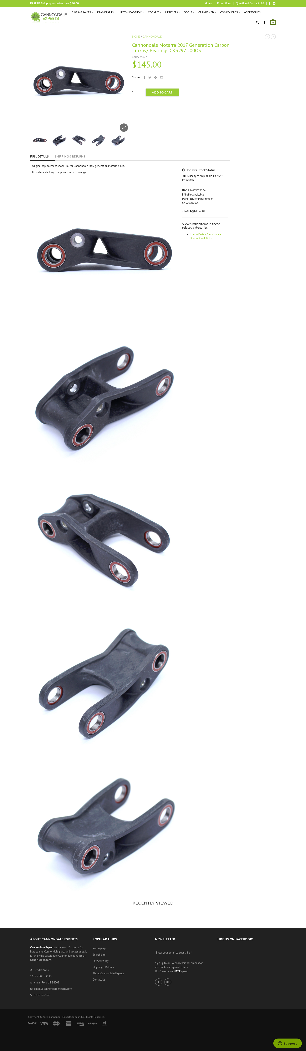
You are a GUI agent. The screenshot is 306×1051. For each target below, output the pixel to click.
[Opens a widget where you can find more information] (287, 1044)
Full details (39, 156)
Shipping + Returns (103, 967)
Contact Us (99, 979)
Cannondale (152, 36)
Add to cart (162, 92)
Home (208, 3)
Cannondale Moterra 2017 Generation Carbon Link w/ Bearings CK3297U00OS (181, 48)
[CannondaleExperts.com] (49, 17)
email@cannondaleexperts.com (53, 989)
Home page (99, 948)
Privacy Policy (100, 961)
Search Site (99, 954)
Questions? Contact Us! (250, 3)
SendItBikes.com (40, 960)
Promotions (224, 3)
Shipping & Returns (70, 156)
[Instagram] (274, 3)
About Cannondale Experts (108, 973)
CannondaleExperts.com (63, 1016)
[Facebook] (269, 3)
